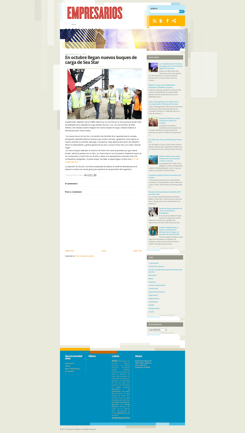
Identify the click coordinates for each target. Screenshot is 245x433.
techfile (151, 305)
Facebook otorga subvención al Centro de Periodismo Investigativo (170, 211)
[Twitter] (161, 21)
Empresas (121, 413)
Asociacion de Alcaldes (121, 365)
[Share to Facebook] (95, 175)
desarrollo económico (157, 292)
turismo (151, 312)
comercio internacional (157, 285)
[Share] (174, 21)
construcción (153, 289)
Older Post (137, 251)
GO (181, 11)
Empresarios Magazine (74, 429)
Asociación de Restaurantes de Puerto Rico (121, 391)
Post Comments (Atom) (85, 256)
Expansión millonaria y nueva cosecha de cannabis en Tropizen (169, 120)
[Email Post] (85, 175)
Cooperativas (153, 263)
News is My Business (72, 369)
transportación (154, 308)
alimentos (152, 282)
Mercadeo (152, 275)
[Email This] (88, 175)
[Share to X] (92, 175)
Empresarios (69, 363)
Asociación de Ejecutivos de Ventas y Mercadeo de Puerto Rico (121, 374)
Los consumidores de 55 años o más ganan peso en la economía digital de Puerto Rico (171, 66)
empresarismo (154, 298)
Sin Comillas (69, 371)
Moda (151, 279)
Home (73, 24)
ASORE (115, 361)
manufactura (153, 302)
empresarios (153, 295)
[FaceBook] (167, 21)
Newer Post (69, 251)
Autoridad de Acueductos (121, 402)
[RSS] (154, 21)
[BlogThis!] (90, 175)
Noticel (67, 366)
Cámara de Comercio (156, 266)
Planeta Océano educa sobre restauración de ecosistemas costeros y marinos (169, 158)
